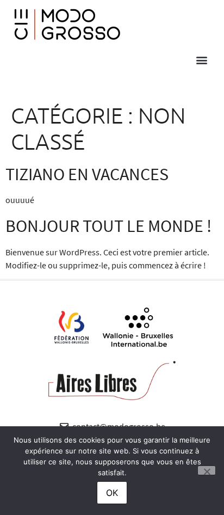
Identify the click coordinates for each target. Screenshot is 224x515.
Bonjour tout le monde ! (108, 226)
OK (112, 492)
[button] (201, 60)
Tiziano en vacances (87, 174)
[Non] (206, 470)
